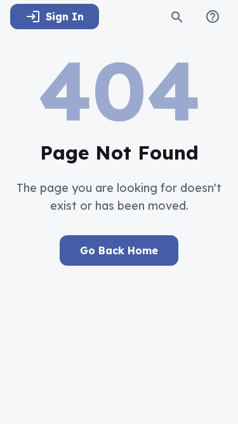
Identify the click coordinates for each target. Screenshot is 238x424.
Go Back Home (119, 250)
